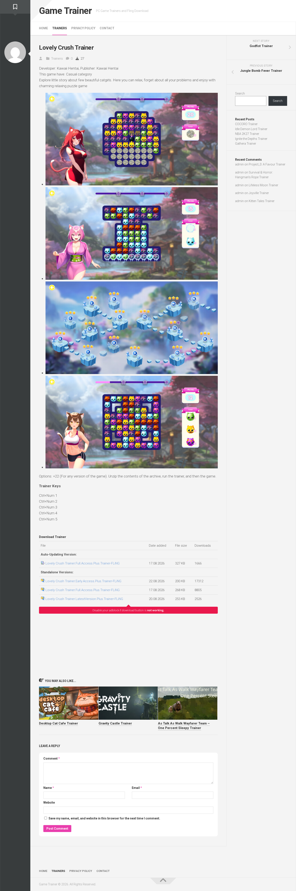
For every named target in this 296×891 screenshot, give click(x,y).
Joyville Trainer (259, 193)
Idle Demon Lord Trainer (251, 129)
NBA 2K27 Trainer (247, 134)
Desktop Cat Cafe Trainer (58, 723)
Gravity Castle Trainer (115, 723)
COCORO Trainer (246, 124)
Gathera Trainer (245, 143)
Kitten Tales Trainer (262, 201)
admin (239, 164)
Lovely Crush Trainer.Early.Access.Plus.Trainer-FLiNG (83, 581)
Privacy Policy (83, 28)
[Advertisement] (128, 645)
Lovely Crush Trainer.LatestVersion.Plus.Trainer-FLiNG (84, 599)
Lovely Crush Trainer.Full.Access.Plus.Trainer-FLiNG (83, 563)
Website (49, 802)
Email (137, 788)
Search (240, 93)
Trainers (59, 28)
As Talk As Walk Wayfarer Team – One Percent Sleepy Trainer (184, 725)
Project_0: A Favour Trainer (267, 164)
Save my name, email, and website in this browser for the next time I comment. (104, 818)
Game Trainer (65, 10)
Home (43, 28)
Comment (51, 758)
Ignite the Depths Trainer (251, 139)
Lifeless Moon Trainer (263, 185)
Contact (107, 28)
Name (48, 788)
